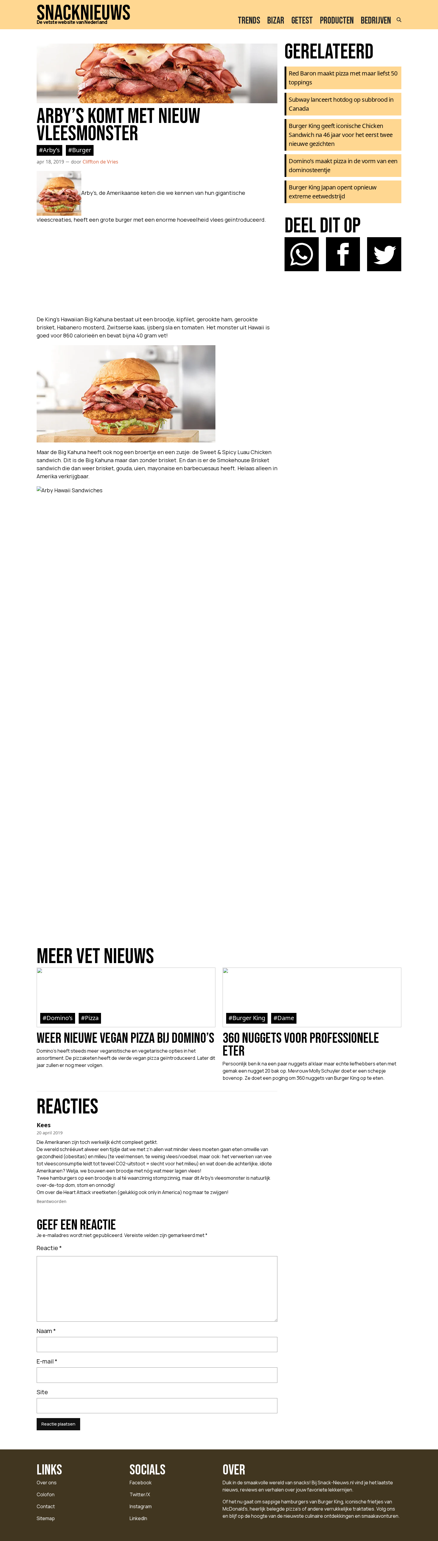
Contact (46, 1506)
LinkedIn (138, 1518)
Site (42, 1392)
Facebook (141, 1482)
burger (81, 150)
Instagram (141, 1506)
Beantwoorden (51, 1201)
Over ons (47, 1482)
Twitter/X (140, 1494)
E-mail (47, 1361)
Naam (46, 1331)
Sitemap (46, 1518)
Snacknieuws (84, 13)
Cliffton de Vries (100, 161)
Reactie (49, 1248)
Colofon (46, 1494)
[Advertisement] (157, 268)
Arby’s (51, 150)
